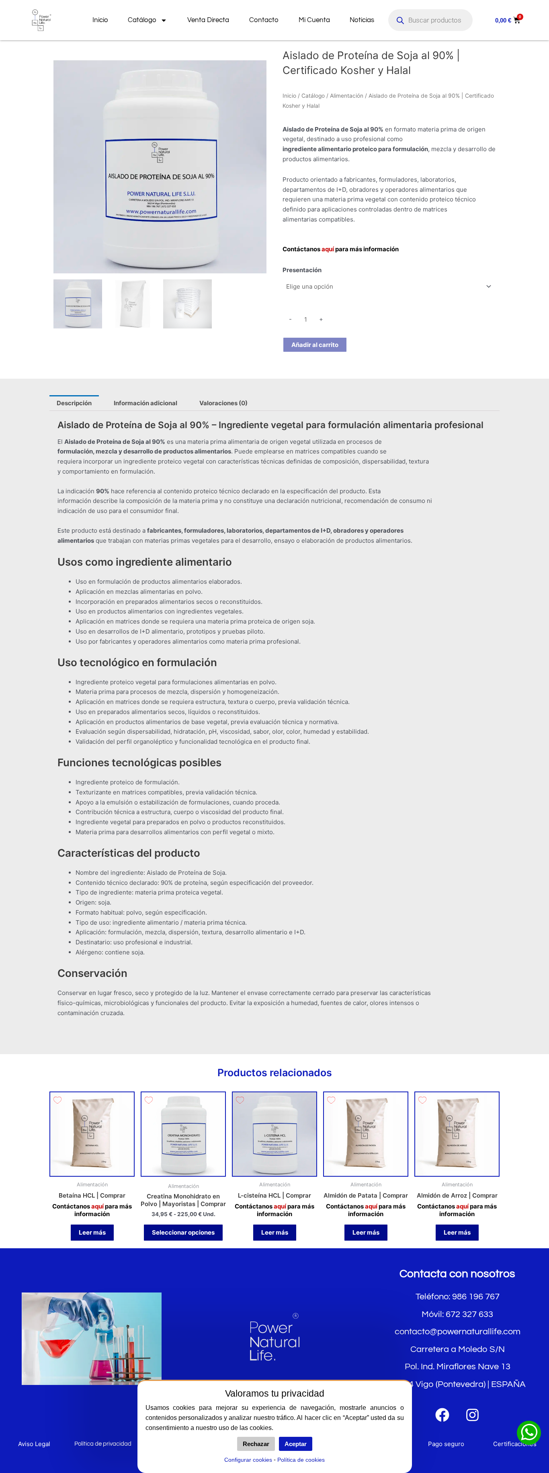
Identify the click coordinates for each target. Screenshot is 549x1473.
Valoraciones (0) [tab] (223, 403)
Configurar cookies (248, 1460)
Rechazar (256, 1443)
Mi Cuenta (314, 20)
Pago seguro (446, 1444)
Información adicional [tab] (145, 403)
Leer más (92, 1232)
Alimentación (346, 95)
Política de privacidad (102, 1444)
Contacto (264, 20)
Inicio (100, 20)
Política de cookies (301, 1460)
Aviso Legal (34, 1444)
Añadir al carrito (314, 345)
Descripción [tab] (74, 403)
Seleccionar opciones (183, 1232)
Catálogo (142, 20)
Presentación (302, 270)
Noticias (362, 20)
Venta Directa (208, 20)
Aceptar (296, 1443)
